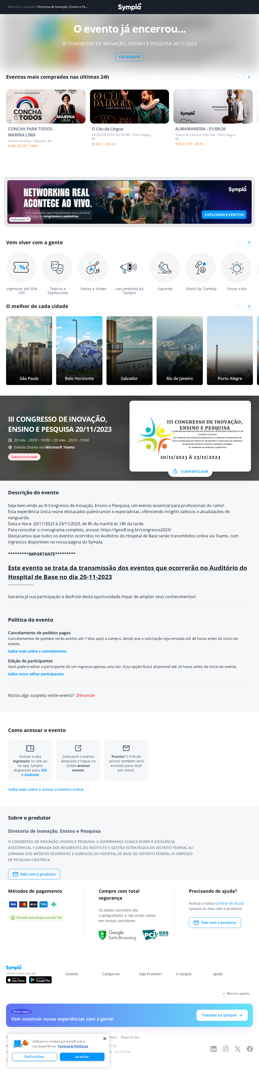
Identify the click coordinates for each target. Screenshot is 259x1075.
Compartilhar (194, 471)
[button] (21, 1044)
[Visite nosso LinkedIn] (213, 1049)
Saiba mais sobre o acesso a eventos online (45, 789)
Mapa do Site (130, 1037)
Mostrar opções (238, 993)
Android (32, 774)
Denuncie (85, 695)
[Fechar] (104, 1038)
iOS (44, 770)
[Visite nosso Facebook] (250, 1049)
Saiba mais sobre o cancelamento (37, 651)
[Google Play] (40, 979)
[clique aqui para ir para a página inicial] (129, 7)
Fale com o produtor (38, 874)
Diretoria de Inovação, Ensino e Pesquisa (63, 7)
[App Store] (16, 979)
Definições (34, 1056)
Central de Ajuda (229, 903)
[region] (58, 1050)
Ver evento (129, 56)
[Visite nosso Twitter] (238, 1049)
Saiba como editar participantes (36, 674)
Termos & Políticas (73, 1046)
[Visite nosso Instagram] (226, 1049)
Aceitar (82, 1056)
